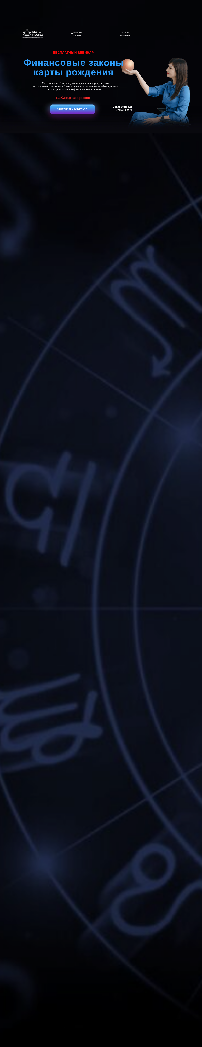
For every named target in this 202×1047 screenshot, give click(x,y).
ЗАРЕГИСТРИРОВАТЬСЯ (72, 109)
